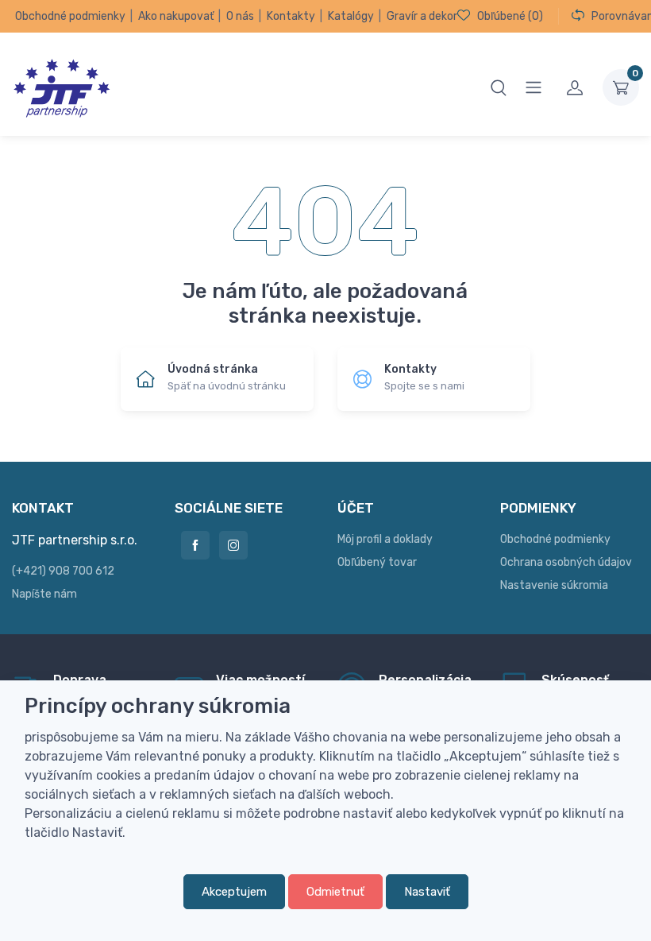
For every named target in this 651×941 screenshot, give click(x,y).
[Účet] (575, 87)
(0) (510, 16)
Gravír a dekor (422, 16)
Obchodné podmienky (70, 16)
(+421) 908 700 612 (63, 571)
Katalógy (351, 16)
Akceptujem (234, 892)
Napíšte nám (44, 594)
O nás (240, 16)
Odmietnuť (335, 892)
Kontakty (291, 16)
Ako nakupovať (176, 16)
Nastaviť (427, 892)
